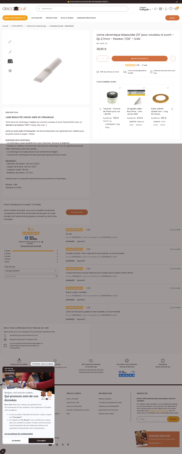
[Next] (10, 70)
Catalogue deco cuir (159, 435)
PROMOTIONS (51, 18)
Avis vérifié (176, 230)
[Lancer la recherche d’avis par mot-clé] (56, 276)
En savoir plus (77, 212)
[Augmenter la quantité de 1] (107, 58)
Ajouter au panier (138, 58)
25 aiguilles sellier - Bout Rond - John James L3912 (135, 111)
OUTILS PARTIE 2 (17, 26)
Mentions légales (105, 399)
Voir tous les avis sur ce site (31, 246)
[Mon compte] (166, 8)
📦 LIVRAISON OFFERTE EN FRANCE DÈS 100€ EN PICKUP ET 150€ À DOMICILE (88, 1)
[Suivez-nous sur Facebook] (62, 445)
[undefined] (42, 242)
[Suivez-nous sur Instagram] (57, 445)
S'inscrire (173, 419)
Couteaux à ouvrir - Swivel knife (62, 26)
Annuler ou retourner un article (78, 410)
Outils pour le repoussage (36, 26)
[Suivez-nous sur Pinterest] (68, 445)
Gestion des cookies (106, 414)
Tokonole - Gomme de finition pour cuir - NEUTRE (111, 111)
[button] (155, 9)
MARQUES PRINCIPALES (86, 18)
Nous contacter (72, 399)
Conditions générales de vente (110, 402)
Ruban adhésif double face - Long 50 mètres (159, 111)
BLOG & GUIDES (67, 18)
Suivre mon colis (73, 402)
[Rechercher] (39, 8)
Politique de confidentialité (109, 406)
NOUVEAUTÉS (36, 18)
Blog (172, 18)
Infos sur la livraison (74, 406)
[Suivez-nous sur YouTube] (50, 445)
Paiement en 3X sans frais (108, 410)
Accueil (5, 26)
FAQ (68, 414)
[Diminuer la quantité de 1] (98, 58)
